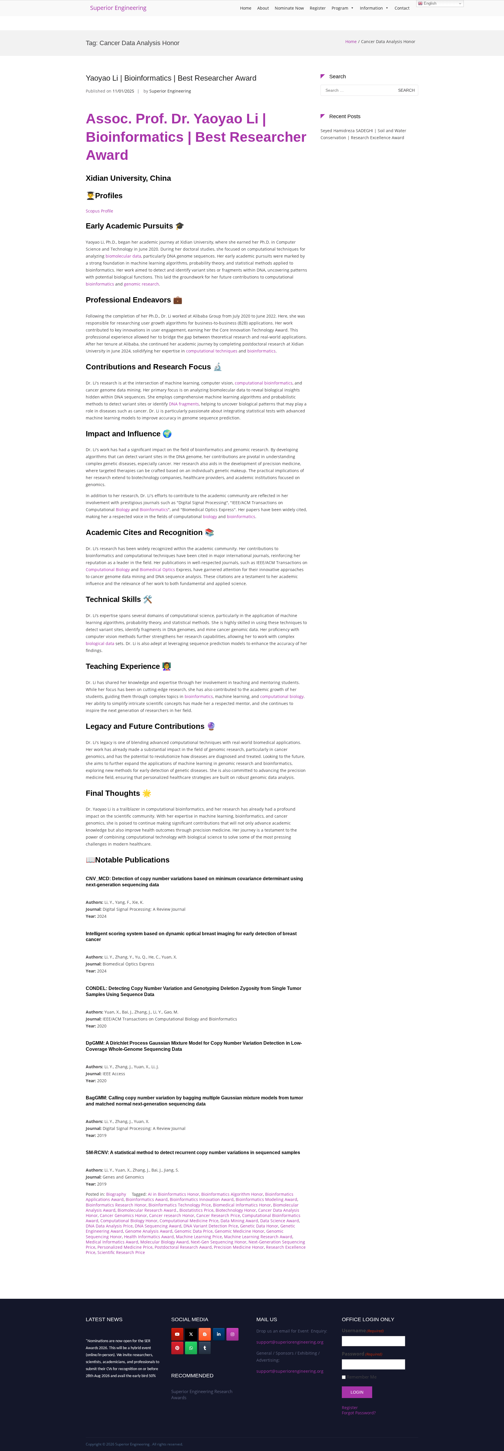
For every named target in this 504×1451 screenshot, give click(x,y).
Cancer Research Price (218, 1215)
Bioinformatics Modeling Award (266, 1199)
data (136, 256)
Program (340, 8)
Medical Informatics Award (112, 1242)
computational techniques (211, 351)
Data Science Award (279, 1220)
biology (210, 516)
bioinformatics (100, 284)
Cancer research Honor (171, 1215)
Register (318, 8)
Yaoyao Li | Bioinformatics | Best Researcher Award (171, 78)
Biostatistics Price (196, 1210)
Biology (123, 509)
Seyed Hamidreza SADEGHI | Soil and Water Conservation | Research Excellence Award (363, 134)
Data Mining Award (239, 1220)
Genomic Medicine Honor (239, 1231)
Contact (402, 8)
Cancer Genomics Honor (123, 1215)
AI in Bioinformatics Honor (173, 1194)
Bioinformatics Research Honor (116, 1205)
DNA (173, 404)
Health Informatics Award (149, 1236)
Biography (116, 1194)
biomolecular (118, 256)
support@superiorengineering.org (289, 1342)
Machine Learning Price (199, 1236)
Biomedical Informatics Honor (242, 1205)
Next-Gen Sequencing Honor (218, 1242)
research (150, 284)
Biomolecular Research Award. (147, 1210)
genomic (132, 284)
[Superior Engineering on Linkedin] (219, 1334)
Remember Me (362, 1377)
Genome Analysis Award (148, 1231)
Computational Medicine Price (189, 1220)
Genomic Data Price (193, 1231)
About (263, 8)
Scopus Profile (99, 211)
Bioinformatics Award (147, 1199)
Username (363, 1331)
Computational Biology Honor (129, 1220)
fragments (189, 404)
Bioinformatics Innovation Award (202, 1199)
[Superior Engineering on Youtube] (177, 1334)
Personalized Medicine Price (125, 1247)
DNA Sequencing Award (158, 1226)
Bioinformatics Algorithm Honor (232, 1194)
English (429, 3)
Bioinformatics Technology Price (179, 1205)
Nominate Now (289, 8)
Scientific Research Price (121, 1252)
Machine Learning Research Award (258, 1236)
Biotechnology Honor (236, 1210)
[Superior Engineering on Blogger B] (205, 1334)
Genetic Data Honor (259, 1226)
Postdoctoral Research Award (183, 1247)
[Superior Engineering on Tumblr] (205, 1348)
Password (362, 1354)
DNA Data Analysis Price (109, 1226)
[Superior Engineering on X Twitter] (191, 1334)
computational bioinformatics (264, 383)
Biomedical (150, 569)
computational (274, 696)
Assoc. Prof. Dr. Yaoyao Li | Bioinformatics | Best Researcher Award (196, 137)
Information (371, 8)
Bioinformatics (154, 509)
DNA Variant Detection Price (210, 1226)
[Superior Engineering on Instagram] (232, 1334)
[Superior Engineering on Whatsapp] (191, 1348)
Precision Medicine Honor (239, 1247)
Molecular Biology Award (164, 1242)
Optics (168, 569)
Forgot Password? (359, 1412)
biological (95, 643)
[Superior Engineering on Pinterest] (177, 1348)
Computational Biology (108, 569)
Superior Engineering (118, 8)
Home (245, 8)
